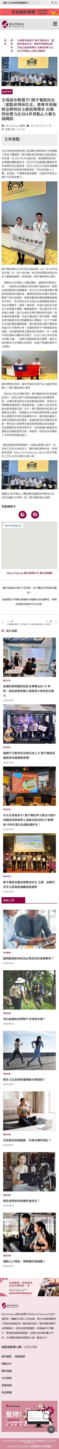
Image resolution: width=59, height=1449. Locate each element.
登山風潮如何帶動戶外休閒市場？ (24, 1019)
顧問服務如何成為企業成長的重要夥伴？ (28, 958)
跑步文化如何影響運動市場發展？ (18, 2)
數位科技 (7, 680)
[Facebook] (35, 515)
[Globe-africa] (22, 515)
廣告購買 (7, 1356)
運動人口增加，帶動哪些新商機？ (24, 1261)
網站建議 (7, 1371)
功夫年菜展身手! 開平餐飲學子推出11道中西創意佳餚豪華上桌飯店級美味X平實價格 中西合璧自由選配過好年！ (29, 819)
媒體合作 (7, 1363)
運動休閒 (7, 1013)
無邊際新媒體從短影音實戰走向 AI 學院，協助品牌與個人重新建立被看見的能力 (28, 691)
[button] (40, 24)
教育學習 (12, 46)
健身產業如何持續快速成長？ (21, 1201)
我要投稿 (7, 1385)
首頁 (5, 42)
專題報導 (20, 1356)
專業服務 (7, 952)
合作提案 (7, 1378)
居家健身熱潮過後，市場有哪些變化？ (27, 1140)
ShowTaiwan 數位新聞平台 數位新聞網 (29, 573)
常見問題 (7, 1392)
